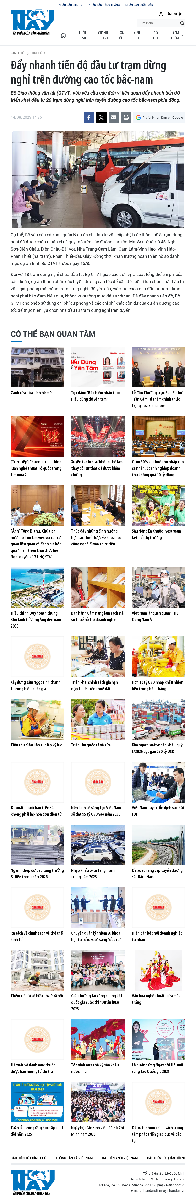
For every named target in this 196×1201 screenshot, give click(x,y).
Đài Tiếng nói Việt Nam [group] (120, 1158)
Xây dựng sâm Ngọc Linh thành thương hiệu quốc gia (35, 685)
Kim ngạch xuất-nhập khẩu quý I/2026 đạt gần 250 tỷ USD (157, 748)
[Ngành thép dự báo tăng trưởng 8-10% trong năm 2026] (37, 845)
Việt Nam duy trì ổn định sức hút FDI (158, 811)
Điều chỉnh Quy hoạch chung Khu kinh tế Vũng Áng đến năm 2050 (36, 619)
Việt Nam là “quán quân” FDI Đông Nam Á (155, 616)
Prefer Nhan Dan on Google (162, 117)
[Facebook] (89, 117)
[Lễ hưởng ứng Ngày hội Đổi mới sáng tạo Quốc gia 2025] (158, 1039)
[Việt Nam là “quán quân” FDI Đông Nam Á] (158, 587)
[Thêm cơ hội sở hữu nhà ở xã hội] (37, 970)
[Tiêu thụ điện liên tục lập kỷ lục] (37, 719)
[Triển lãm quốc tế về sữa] (98, 719)
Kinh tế (137, 35)
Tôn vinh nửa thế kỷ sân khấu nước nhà (95, 1068)
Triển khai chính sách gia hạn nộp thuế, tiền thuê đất (94, 685)
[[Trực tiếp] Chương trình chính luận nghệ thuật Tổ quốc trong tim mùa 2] (37, 436)
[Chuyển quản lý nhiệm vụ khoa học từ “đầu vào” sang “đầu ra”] (98, 907)
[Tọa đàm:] (98, 367)
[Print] (126, 117)
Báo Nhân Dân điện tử (33, 1182)
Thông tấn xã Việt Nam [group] (74, 1158)
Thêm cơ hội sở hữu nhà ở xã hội (37, 996)
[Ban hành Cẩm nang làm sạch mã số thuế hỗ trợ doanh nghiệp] (98, 587)
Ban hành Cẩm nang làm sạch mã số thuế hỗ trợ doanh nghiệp (97, 616)
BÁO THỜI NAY (32, 22)
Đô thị (155, 35)
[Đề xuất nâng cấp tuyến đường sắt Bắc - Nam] (158, 845)
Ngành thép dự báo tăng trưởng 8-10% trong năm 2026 (37, 873)
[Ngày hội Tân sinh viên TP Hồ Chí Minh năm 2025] (98, 1102)
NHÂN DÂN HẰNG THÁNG (104, 4)
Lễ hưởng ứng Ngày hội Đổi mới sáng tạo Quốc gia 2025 (157, 1068)
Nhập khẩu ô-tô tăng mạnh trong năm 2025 (93, 873)
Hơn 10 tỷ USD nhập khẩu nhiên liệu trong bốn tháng (157, 685)
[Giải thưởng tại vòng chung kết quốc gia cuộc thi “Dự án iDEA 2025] (98, 970)
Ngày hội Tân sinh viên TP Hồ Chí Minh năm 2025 (97, 1131)
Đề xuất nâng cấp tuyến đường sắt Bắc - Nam (157, 873)
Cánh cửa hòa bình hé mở (31, 392)
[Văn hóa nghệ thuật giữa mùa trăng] (158, 970)
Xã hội (121, 35)
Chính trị (103, 35)
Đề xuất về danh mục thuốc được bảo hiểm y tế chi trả (33, 1068)
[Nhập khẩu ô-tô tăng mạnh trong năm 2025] (98, 845)
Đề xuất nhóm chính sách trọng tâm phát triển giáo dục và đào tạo (157, 1134)
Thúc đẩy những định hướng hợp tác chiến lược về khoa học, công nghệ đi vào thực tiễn (96, 537)
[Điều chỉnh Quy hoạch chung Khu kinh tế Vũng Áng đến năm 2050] (37, 587)
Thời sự (82, 35)
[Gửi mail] (114, 117)
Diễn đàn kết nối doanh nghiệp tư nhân (157, 936)
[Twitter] (101, 117)
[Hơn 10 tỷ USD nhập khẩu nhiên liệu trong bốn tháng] (158, 656)
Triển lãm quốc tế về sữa (91, 745)
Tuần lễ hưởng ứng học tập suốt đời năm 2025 (37, 1131)
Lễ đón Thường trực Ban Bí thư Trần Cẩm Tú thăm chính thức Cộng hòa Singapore (157, 399)
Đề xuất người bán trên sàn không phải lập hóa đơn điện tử (36, 811)
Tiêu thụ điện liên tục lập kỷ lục (36, 745)
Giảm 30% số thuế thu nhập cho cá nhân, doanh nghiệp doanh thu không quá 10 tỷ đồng (158, 468)
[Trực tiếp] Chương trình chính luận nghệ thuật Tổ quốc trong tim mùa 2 (36, 468)
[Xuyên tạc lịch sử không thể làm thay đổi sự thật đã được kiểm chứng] (98, 436)
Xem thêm (174, 35)
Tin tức (38, 53)
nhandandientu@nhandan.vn (163, 1191)
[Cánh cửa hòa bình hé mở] (37, 367)
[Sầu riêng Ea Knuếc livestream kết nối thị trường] (158, 505)
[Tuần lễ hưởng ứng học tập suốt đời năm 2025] (37, 1102)
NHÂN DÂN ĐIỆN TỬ (71, 4)
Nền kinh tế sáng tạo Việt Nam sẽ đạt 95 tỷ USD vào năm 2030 (96, 811)
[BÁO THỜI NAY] (63, 35)
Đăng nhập (173, 14)
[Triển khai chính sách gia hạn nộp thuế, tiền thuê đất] (98, 656)
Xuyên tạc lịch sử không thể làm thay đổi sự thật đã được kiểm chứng (97, 468)
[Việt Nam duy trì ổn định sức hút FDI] (158, 782)
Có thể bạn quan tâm (53, 334)
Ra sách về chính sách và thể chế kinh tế (37, 936)
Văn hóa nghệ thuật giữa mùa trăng (156, 999)
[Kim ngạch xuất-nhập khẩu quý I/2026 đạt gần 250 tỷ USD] (158, 719)
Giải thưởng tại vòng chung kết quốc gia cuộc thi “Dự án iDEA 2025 (96, 1002)
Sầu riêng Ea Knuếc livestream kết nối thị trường (156, 534)
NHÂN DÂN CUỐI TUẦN (139, 4)
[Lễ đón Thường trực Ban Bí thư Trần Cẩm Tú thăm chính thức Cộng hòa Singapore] (158, 367)
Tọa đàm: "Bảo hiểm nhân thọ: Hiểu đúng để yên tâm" (95, 396)
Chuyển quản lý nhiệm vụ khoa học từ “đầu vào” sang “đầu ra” (96, 936)
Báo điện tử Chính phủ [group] (28, 1158)
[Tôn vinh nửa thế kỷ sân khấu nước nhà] (98, 1039)
